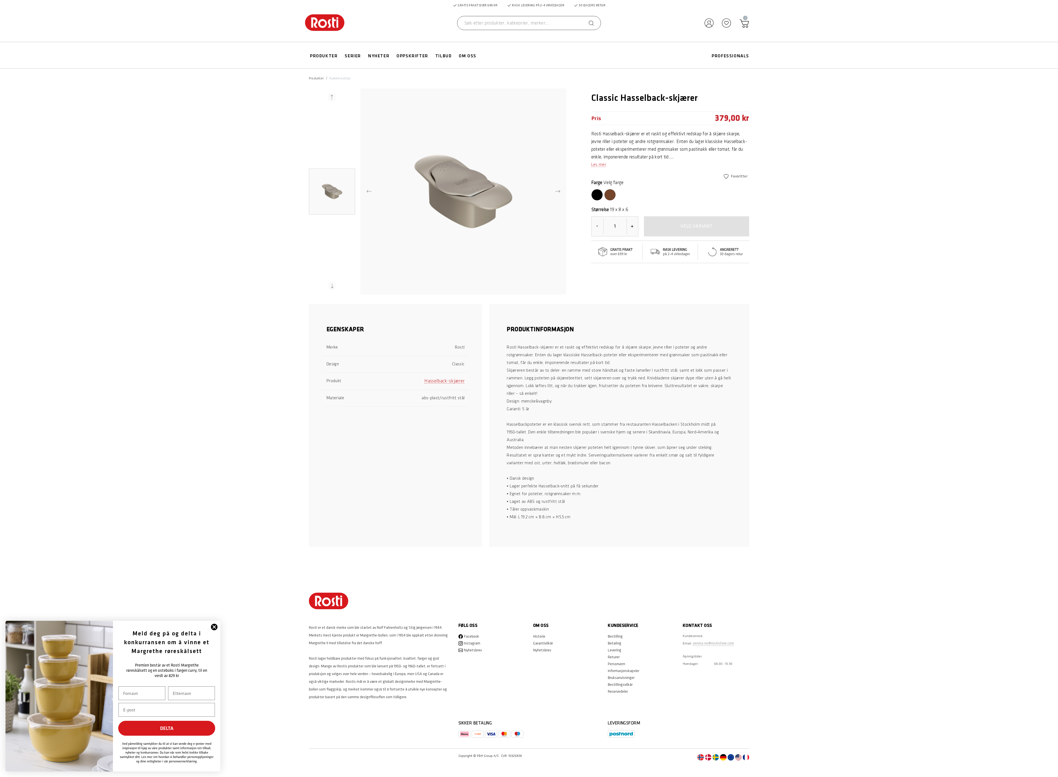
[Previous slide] (332, 97)
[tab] (395, 333)
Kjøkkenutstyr (340, 78)
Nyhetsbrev (473, 650)
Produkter (324, 56)
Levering (614, 650)
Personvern (616, 664)
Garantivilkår (543, 643)
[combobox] (529, 23)
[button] (332, 191)
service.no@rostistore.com (713, 643)
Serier (353, 56)
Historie (539, 636)
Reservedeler (618, 691)
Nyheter (378, 56)
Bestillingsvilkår (620, 684)
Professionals (730, 56)
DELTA (167, 728)
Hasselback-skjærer (444, 381)
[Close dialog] (214, 627)
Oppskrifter (412, 56)
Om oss (467, 56)
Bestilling (615, 636)
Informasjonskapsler (623, 671)
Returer (614, 657)
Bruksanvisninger (621, 677)
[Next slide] (332, 285)
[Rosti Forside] (325, 23)
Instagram (472, 643)
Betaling (614, 643)
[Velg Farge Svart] (597, 195)
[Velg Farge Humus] (610, 195)
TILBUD (443, 56)
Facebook (471, 636)
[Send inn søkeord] (591, 23)
